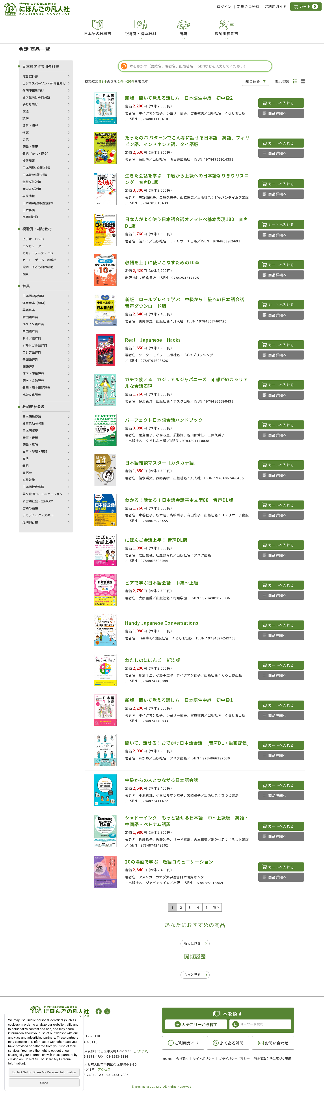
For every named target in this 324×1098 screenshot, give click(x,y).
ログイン (224, 6)
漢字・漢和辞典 (33, 373)
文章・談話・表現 (34, 451)
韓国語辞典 (30, 317)
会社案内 (182, 1058)
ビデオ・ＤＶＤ (33, 239)
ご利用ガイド (276, 6)
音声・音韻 (30, 437)
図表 (25, 274)
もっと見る (192, 943)
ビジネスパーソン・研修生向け (44, 83)
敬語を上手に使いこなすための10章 (162, 262)
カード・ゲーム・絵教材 (39, 260)
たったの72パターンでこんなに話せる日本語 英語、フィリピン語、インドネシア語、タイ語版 (187, 140)
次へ (216, 907)
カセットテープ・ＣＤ (37, 253)
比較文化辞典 (31, 394)
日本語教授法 (31, 416)
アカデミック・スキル (37, 515)
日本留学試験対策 (34, 174)
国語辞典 (28, 366)
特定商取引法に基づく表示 (272, 1058)
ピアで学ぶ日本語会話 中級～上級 (161, 582)
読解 (25, 118)
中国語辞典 (30, 331)
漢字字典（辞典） (34, 303)
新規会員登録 (248, 6)
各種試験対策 (31, 182)
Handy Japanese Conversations (161, 623)
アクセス (141, 1051)
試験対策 (28, 480)
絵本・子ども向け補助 (37, 267)
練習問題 (28, 160)
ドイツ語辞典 (31, 338)
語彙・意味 (30, 444)
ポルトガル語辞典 (34, 345)
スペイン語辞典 (33, 324)
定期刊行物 (30, 217)
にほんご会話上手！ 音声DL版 (156, 540)
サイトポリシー (203, 1058)
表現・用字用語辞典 (36, 387)
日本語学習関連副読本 (37, 203)
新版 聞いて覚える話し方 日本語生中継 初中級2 (179, 98)
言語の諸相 (30, 508)
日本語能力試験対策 (36, 167)
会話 (25, 139)
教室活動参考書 (33, 423)
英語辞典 (28, 310)
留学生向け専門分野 (36, 97)
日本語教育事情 (33, 487)
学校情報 (28, 196)
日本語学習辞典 (33, 296)
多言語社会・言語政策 (37, 501)
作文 (25, 132)
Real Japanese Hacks (153, 340)
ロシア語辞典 (31, 352)
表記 (25, 465)
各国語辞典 (30, 359)
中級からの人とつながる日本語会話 (161, 780)
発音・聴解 (30, 125)
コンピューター (33, 246)
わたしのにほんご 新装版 (152, 660)
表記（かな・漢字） (36, 153)
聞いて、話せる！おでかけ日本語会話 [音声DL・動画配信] (187, 743)
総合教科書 (30, 76)
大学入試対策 (31, 189)
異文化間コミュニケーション (42, 494)
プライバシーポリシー (234, 1058)
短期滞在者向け (33, 90)
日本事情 (28, 210)
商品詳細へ (277, 113)
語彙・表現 (30, 146)
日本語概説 (30, 430)
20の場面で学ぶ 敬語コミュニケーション (169, 861)
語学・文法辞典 (33, 380)
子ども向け (30, 104)
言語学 (27, 472)
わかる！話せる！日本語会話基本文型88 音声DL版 (179, 500)
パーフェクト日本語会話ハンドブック (164, 420)
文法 (25, 111)
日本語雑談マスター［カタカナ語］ (161, 462)
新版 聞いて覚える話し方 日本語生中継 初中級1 (179, 700)
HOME (167, 1058)
